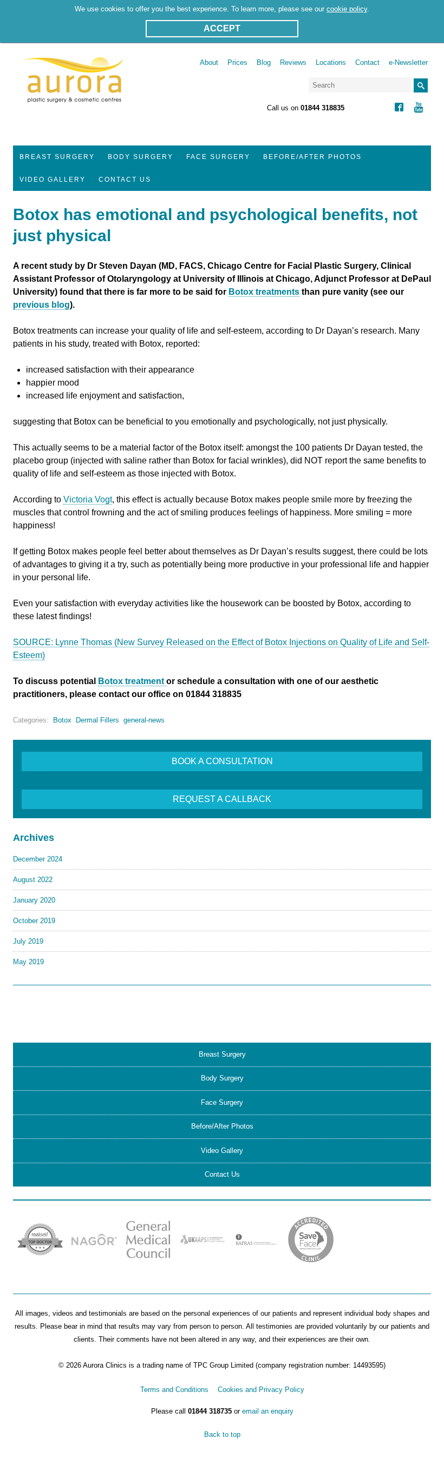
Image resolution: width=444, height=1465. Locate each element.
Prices (237, 62)
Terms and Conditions (174, 1390)
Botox (62, 720)
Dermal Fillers (97, 720)
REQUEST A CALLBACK (222, 799)
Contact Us (125, 179)
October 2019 (34, 921)
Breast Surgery (57, 157)
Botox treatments (263, 291)
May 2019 (28, 962)
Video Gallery (52, 179)
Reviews (293, 62)
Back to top (222, 1434)
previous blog (41, 304)
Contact (367, 62)
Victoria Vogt (87, 499)
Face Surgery (218, 157)
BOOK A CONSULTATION (222, 761)
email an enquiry (267, 1411)
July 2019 (28, 941)
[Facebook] (399, 108)
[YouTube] (418, 108)
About (209, 62)
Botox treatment (132, 681)
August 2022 (33, 880)
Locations (331, 62)
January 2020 (34, 900)
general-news (144, 720)
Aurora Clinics (74, 87)
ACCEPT (222, 28)
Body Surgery (140, 157)
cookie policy (347, 9)
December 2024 (37, 859)
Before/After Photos (312, 157)
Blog (264, 62)
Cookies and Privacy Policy (261, 1390)
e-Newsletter (408, 62)
